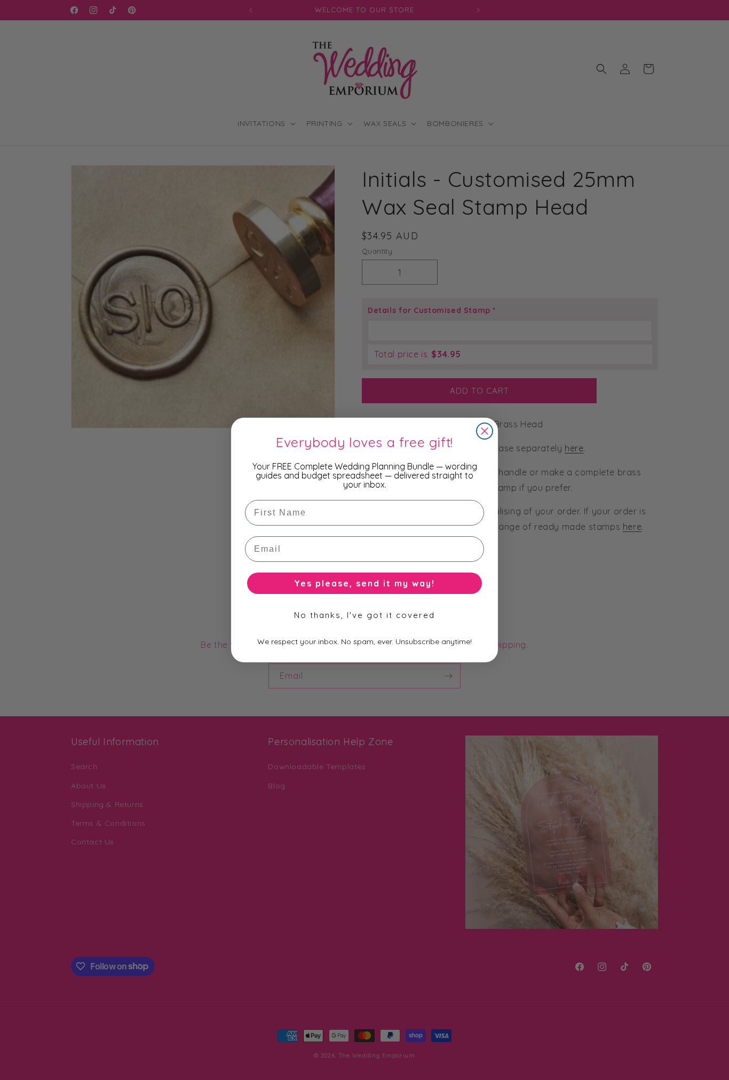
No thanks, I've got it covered (364, 615)
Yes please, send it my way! (364, 583)
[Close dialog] (485, 431)
